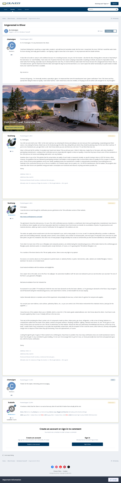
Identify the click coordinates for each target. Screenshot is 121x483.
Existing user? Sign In (101, 3)
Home (5, 9)
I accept (114, 480)
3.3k (12, 418)
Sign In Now (87, 444)
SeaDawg (11, 136)
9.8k (12, 151)
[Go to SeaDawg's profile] (12, 142)
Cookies (65, 471)
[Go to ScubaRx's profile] (12, 409)
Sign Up (114, 3)
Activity (20, 9)
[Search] (117, 9)
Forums (12, 9)
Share (101, 31)
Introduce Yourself (24, 32)
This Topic (109, 9)
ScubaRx (11, 402)
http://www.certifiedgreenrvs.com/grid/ (31, 216)
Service (27, 9)
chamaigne (14, 30)
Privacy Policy (57, 471)
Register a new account (33, 444)
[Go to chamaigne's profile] (6, 31)
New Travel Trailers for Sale (14, 127)
